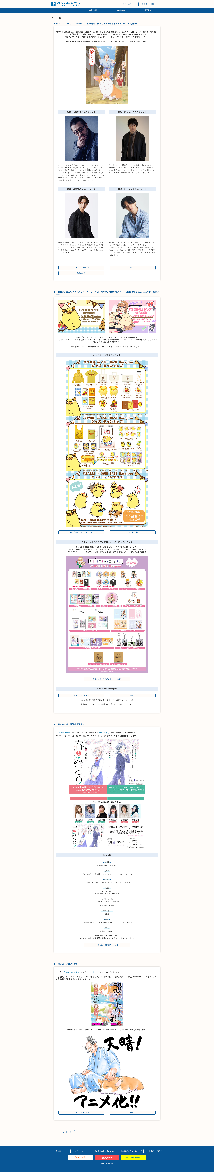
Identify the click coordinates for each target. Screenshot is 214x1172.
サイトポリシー (81, 1151)
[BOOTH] (107, 1157)
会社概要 (93, 10)
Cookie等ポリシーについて (131, 1151)
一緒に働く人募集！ (134, 1157)
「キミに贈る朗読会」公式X (107, 945)
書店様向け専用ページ (150, 4)
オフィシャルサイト (81, 695)
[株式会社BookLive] (80, 1157)
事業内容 (121, 10)
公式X (132, 268)
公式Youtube (81, 273)
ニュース (65, 10)
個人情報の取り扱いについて (105, 1151)
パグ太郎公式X (132, 532)
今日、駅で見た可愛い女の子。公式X (107, 679)
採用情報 (149, 10)
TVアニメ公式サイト (81, 268)
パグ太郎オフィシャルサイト (81, 532)
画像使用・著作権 (156, 1151)
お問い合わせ (128, 4)
